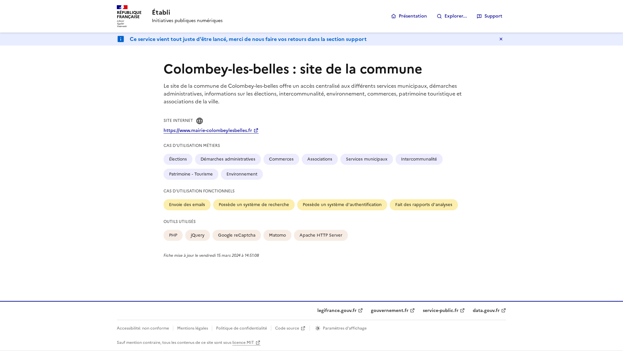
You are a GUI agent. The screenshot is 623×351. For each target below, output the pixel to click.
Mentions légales (192, 328)
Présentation (413, 16)
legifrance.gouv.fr (337, 310)
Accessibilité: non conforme (143, 328)
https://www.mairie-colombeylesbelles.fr (208, 130)
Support (493, 16)
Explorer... (456, 16)
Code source (287, 328)
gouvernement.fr (390, 310)
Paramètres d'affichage (345, 328)
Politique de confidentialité (241, 328)
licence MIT (243, 342)
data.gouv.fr (486, 310)
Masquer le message (501, 39)
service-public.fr (440, 310)
